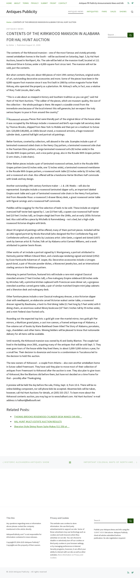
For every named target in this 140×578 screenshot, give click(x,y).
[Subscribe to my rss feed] (128, 3)
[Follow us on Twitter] (133, 3)
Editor (11, 45)
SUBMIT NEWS (99, 532)
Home (8, 22)
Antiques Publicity (21, 572)
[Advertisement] (121, 84)
